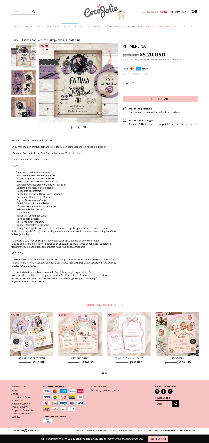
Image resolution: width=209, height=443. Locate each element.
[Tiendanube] (25, 431)
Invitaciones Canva (47, 26)
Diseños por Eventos (33, 40)
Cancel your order (188, 430)
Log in (185, 12)
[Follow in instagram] (157, 391)
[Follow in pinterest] (170, 391)
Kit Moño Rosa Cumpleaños (128, 358)
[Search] (34, 12)
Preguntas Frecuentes (140, 26)
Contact (189, 26)
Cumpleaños (56, 40)
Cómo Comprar (114, 26)
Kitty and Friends (80, 358)
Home (17, 26)
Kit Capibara (177, 358)
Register (176, 12)
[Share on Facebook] (72, 127)
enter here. (170, 430)
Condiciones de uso (169, 26)
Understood (158, 439)
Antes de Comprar (90, 26)
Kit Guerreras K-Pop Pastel (31, 358)
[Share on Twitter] (78, 127)
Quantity (128, 83)
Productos (69, 26)
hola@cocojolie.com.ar (107, 390)
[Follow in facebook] (163, 391)
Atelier (28, 26)
